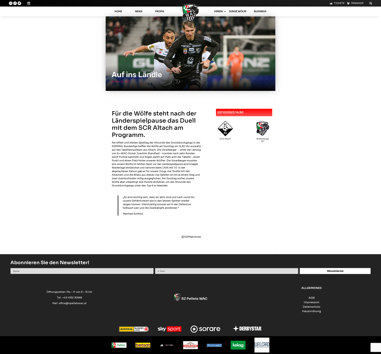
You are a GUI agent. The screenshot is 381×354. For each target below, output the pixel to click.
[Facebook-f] (15, 3)
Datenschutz (311, 307)
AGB (312, 298)
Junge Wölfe (237, 11)
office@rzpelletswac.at (72, 303)
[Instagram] (11, 3)
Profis (159, 11)
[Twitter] (19, 3)
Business (260, 11)
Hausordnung (311, 311)
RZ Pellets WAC (194, 299)
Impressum (311, 302)
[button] (371, 3)
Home (118, 11)
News (138, 11)
